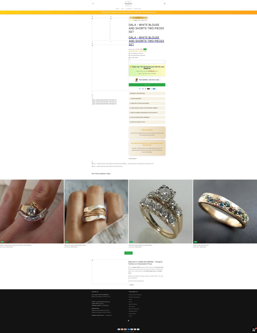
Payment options (132, 313)
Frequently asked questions (134, 297)
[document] (128, 165)
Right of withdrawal (133, 304)
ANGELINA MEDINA (129, 331)
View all (129, 253)
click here (101, 303)
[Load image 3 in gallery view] (104, 104)
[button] (93, 3)
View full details (132, 158)
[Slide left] (92, 95)
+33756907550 (105, 305)
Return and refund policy (134, 308)
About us (131, 301)
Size (129, 59)
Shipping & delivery (133, 311)
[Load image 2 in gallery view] (104, 102)
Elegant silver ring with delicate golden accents (75, 245)
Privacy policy (132, 306)
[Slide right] (92, 98)
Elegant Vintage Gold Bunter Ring (200, 245)
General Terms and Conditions (135, 294)
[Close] (92, 161)
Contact (130, 315)
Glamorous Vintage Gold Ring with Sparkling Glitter (140, 245)
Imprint (130, 299)
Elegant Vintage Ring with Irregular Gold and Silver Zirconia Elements (16, 245)
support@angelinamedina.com (103, 301)
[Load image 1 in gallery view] (104, 100)
